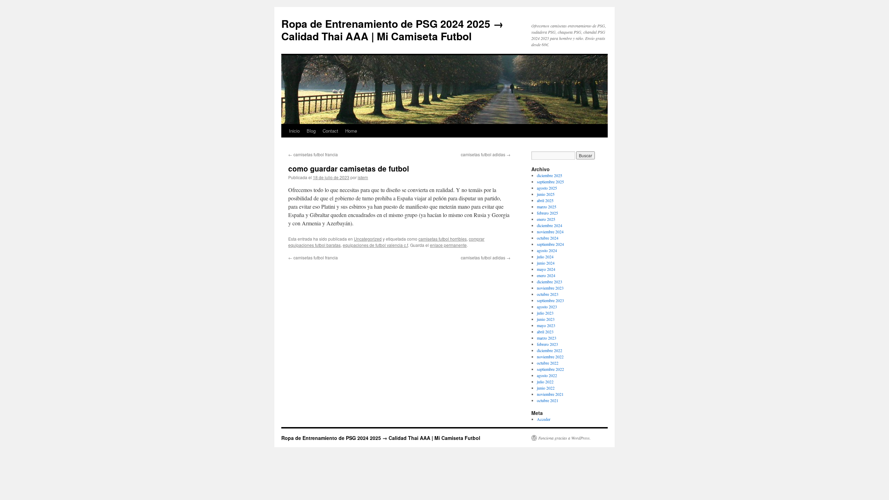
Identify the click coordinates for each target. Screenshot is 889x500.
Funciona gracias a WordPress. (564, 438)
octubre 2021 (547, 400)
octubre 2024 (547, 238)
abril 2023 (545, 331)
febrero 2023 (547, 344)
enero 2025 (546, 219)
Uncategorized (368, 239)
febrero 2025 (547, 213)
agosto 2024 (547, 250)
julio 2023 (545, 313)
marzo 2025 (546, 206)
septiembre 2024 (550, 244)
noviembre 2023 (550, 288)
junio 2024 (546, 263)
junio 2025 (546, 194)
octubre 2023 (547, 294)
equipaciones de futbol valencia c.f (375, 245)
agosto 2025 (547, 188)
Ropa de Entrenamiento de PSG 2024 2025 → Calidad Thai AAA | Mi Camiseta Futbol (392, 29)
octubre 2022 (547, 363)
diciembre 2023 (549, 281)
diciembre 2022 (549, 350)
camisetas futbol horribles (442, 239)
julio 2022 (545, 381)
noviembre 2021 (550, 394)
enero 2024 (546, 275)
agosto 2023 (547, 306)
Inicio (294, 130)
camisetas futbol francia (313, 154)
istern (363, 177)
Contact (330, 130)
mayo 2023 (546, 325)
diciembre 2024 (549, 225)
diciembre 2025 (549, 175)
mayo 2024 (546, 269)
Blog (311, 130)
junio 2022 (546, 388)
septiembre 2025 (550, 181)
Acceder (543, 419)
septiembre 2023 (550, 300)
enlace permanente (448, 245)
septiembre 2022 (550, 369)
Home (351, 130)
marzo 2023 (546, 338)
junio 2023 (546, 319)
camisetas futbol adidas (485, 154)
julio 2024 (545, 256)
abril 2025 (545, 200)
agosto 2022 (547, 375)
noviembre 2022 (550, 356)
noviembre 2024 (550, 231)
